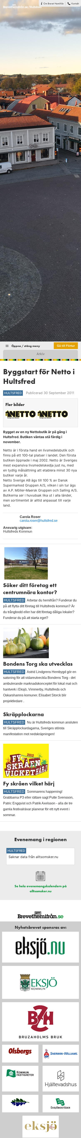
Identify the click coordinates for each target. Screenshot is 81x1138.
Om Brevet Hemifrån (53, 3)
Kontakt (75, 3)
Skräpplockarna (23, 714)
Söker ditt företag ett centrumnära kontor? (30, 589)
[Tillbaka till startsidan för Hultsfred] (21, 4)
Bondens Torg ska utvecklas (38, 663)
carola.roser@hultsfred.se (39, 520)
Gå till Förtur (66, 345)
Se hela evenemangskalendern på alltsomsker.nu (41, 888)
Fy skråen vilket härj (28, 783)
